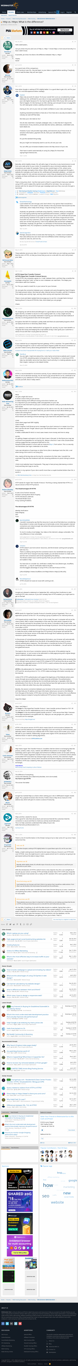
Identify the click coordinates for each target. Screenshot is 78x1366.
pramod (74, 1046)
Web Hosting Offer (29, 1340)
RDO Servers (72, 1106)
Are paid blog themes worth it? (18, 1051)
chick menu (10, 1024)
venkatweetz (10, 1064)
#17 (75, 589)
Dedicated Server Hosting (31, 599)
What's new (20, 12)
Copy (42, 1138)
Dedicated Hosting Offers (31, 1351)
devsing (9, 1018)
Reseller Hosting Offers (30, 1346)
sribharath (73, 934)
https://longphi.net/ (30, 719)
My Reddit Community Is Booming (20, 1034)
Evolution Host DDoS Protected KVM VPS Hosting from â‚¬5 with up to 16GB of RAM (37, 350)
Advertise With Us (54, 1346)
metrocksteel (72, 1029)
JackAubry (7, 781)
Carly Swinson (8, 755)
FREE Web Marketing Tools (24, 475)
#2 (75, 65)
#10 (75, 308)
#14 (75, 479)
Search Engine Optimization (30, 941)
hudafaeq (73, 996)
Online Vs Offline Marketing (17, 951)
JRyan (8, 803)
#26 (75, 834)
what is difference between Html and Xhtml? (23, 989)
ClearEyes (73, 985)
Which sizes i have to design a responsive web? (24, 995)
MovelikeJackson (25, 579)
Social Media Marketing (24, 1036)
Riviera (7, 713)
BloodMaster (72, 940)
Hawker (22, 95)
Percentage (10, 1070)
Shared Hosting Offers (30, 1343)
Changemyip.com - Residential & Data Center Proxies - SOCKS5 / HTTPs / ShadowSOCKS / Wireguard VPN (29, 1081)
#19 (75, 703)
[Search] (75, 12)
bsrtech (9, 1030)
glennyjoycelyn (72, 971)
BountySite (73, 1064)
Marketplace (52, 1352)
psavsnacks (73, 958)
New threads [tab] (14, 1112)
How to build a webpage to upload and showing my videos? (29, 970)
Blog (50, 1344)
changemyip (10, 1083)
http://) (51, 444)
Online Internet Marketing (28, 952)
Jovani (8, 1047)
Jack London (10, 980)
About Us (51, 1341)
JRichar (7, 75)
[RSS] (50, 1364)
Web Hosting (22, 947)
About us (40, 1364)
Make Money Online (7, 1351)
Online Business (5, 1337)
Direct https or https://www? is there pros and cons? (26, 1093)
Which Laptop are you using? (18, 933)
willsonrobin (10, 1089)
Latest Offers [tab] (5, 1147)
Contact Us (52, 1349)
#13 (75, 391)
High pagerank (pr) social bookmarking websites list (26, 939)
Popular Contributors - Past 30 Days (54, 1148)
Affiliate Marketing (6, 1346)
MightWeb (8, 171)
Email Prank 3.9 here (41, 242)
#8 (75, 271)
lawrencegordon (25, 233)
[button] (25, 12)
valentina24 (10, 960)
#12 (75, 370)
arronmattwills (10, 941)
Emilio (8, 1053)
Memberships (31, 12)
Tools (43, 1143)
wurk (8, 1095)
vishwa (74, 1089)
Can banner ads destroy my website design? (23, 984)
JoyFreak (8, 824)
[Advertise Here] (31, 1276)
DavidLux (5, 24)
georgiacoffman (72, 1024)
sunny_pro (9, 1101)
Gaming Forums (19, 828)
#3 (75, 86)
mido (8, 96)
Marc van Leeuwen (12, 1059)
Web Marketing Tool (7, 402)
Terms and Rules (31, 1364)
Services (23, 1070)
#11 (75, 340)
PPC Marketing (5, 1343)
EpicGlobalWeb (7, 318)
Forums (11, 12)
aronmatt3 (73, 946)
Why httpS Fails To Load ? (16, 1099)
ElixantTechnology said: (23, 881)
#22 (75, 771)
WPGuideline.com (37, 738)
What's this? (72, 1143)
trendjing (73, 1058)
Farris (8, 1036)
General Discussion (25, 935)
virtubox (22, 546)
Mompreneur (72, 952)
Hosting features (13, 945)
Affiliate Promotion (29, 1337)
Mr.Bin (8, 947)
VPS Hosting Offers (29, 1349)
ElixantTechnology (26, 202)
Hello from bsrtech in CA (16, 1028)
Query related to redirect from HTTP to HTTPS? (24, 1088)
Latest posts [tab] (5, 1112)
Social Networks (27, 1010)
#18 (75, 610)
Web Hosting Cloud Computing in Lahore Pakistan (28, 767)
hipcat (74, 1007)
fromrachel (10, 952)
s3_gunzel (7, 845)
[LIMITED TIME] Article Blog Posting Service (27, 1068)
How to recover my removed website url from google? (27, 1063)
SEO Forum (4, 1334)
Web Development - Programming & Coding (32, 1101)
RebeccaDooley (7, 489)
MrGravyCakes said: (22, 899)
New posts (4, 15)
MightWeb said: (21, 861)
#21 (75, 745)
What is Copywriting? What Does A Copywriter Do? (25, 1057)
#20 (75, 724)
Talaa (8, 734)
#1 (75, 41)
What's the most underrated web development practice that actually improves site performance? (28, 1015)
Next (8, 38)
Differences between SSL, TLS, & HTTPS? (22, 1105)
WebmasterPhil (7, 380)
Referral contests (46, 1112)
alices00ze (7, 620)
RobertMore (73, 991)
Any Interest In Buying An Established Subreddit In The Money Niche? (19, 1117)
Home (4, 12)
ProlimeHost (19, 599)
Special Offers (52, 12)
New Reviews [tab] (15, 1147)
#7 (75, 250)
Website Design (24, 971)
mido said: (19, 845)
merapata (7, 281)
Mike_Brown (7, 350)
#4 (75, 161)
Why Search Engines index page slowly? (22, 1045)
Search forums (12, 15)
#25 (75, 813)
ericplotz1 (73, 1052)
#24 (75, 792)
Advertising (42, 12)
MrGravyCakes (7, 260)
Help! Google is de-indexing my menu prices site (25, 1023)
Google (25, 1018)
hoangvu (9, 991)
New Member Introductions (26, 1030)
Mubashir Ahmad (71, 1070)
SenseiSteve (7, 599)
